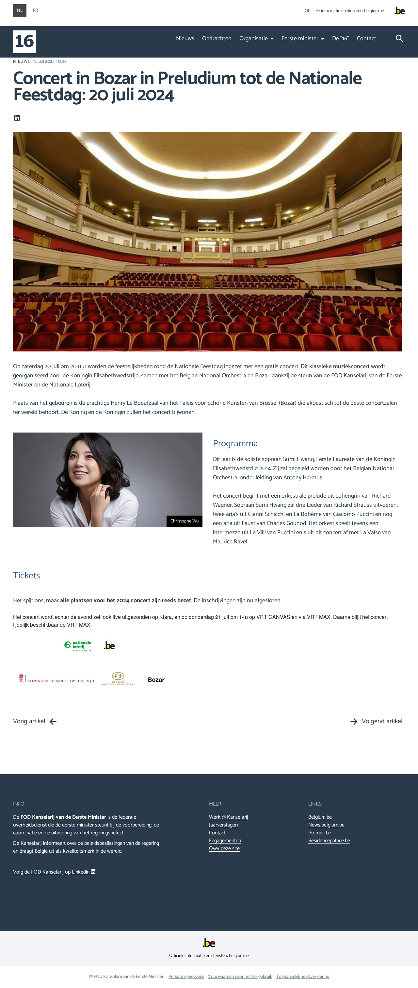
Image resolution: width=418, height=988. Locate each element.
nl (20, 10)
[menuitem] (256, 46)
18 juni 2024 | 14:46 (50, 61)
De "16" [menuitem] (340, 38)
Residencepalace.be (329, 841)
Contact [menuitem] (366, 38)
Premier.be (319, 833)
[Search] (399, 39)
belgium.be (374, 11)
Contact (217, 833)
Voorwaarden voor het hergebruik (240, 976)
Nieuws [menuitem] (185, 38)
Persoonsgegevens (186, 976)
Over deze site (224, 849)
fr (35, 10)
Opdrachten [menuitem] (217, 38)
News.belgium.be (326, 825)
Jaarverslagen (223, 825)
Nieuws (21, 62)
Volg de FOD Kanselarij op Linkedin (52, 872)
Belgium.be (320, 817)
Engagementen (225, 841)
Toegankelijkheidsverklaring (302, 976)
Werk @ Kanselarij (228, 817)
